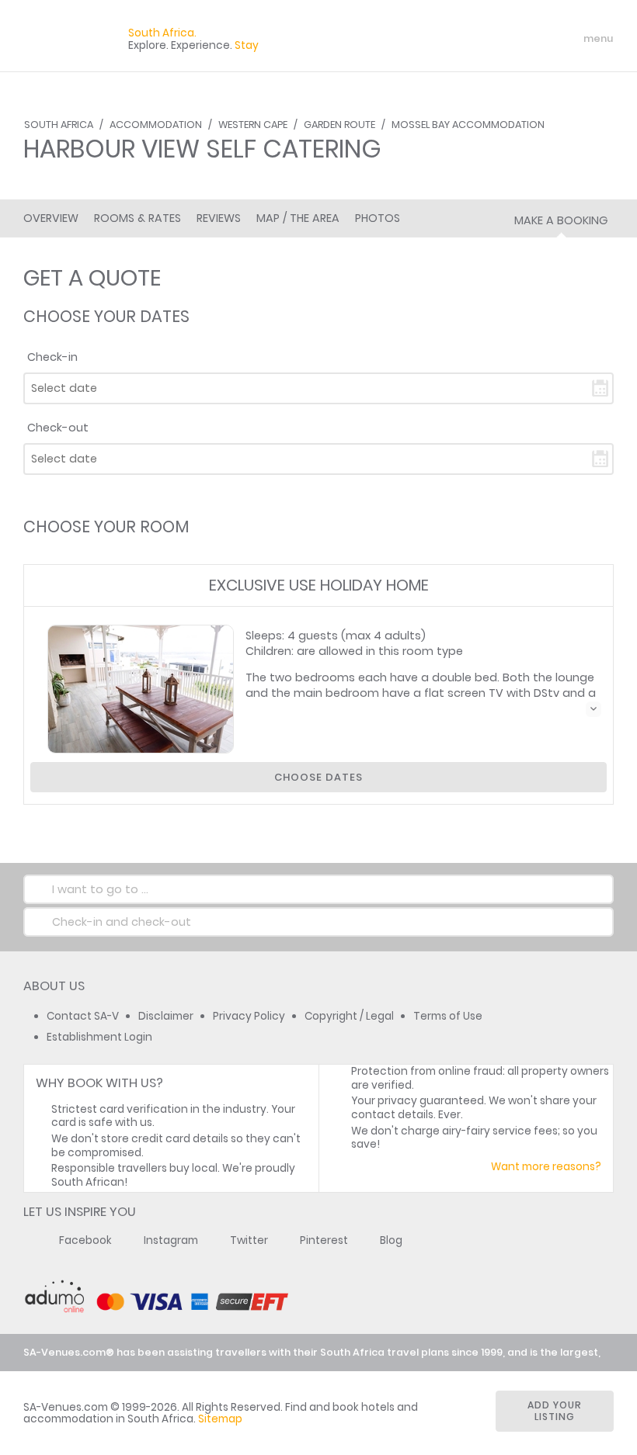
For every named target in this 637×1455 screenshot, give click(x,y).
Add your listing (554, 1410)
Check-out (58, 427)
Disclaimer (165, 1016)
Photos (377, 218)
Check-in (52, 357)
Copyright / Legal (349, 1016)
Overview (50, 218)
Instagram (171, 1240)
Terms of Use (447, 1016)
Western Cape (252, 124)
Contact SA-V (83, 1016)
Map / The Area (297, 218)
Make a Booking (560, 220)
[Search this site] (478, 38)
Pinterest (324, 1240)
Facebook (85, 1240)
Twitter (249, 1240)
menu (569, 38)
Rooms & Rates (137, 218)
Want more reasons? (546, 1166)
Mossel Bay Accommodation (468, 124)
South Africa (58, 124)
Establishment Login (99, 1037)
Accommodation (156, 124)
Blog (391, 1240)
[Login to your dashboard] (505, 38)
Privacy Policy (249, 1016)
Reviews (219, 218)
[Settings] (533, 38)
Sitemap (220, 1419)
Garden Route (339, 124)
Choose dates (318, 777)
